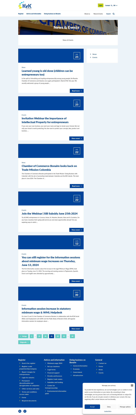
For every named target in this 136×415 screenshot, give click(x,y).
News (94, 54)
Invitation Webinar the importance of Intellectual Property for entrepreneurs (45, 120)
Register (20, 14)
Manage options (125, 407)
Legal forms (51, 369)
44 (72, 336)
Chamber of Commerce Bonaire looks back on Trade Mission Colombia (49, 167)
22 (58, 336)
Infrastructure (78, 375)
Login (100, 5)
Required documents (29, 400)
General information (80, 366)
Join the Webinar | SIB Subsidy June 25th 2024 (50, 213)
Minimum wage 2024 (54, 363)
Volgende (23, 342)
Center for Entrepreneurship (51, 386)
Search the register (28, 363)
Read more (76, 91)
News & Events (98, 14)
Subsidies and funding (55, 382)
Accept (92, 407)
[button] (132, 385)
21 (51, 336)
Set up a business (53, 366)
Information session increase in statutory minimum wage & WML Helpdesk (46, 310)
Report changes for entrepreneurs (27, 373)
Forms (24, 397)
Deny (109, 407)
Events (94, 57)
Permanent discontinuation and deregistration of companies (29, 383)
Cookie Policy (107, 411)
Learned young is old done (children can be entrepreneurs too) (47, 72)
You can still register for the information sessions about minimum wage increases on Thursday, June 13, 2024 (51, 261)
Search (108, 14)
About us (87, 14)
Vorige (24, 336)
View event (75, 138)
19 (39, 336)
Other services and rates (30, 389)
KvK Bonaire (25, 5)
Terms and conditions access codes (28, 393)
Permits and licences (54, 376)
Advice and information (33, 14)
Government (77, 372)
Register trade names (54, 379)
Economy (76, 369)
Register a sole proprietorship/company (28, 367)
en (114, 5)
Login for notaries (28, 377)
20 (45, 336)
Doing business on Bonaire (52, 14)
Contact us (102, 363)
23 (64, 336)
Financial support (53, 373)
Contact (107, 5)
